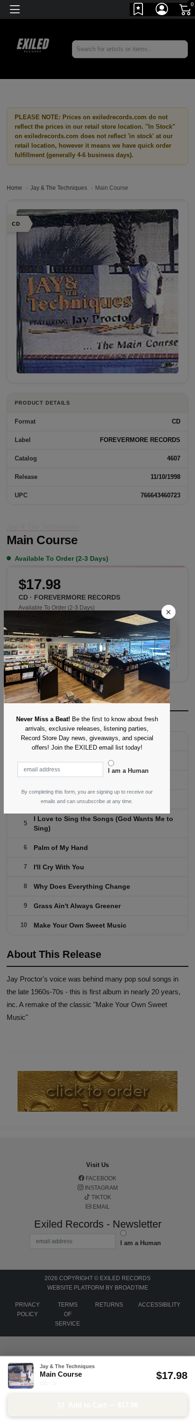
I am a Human (128, 770)
